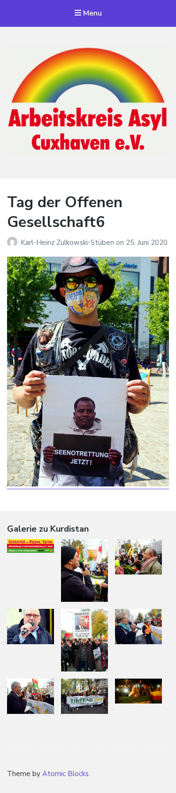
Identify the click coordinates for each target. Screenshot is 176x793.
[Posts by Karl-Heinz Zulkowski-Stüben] (14, 242)
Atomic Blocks (65, 773)
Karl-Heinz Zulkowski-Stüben (68, 242)
